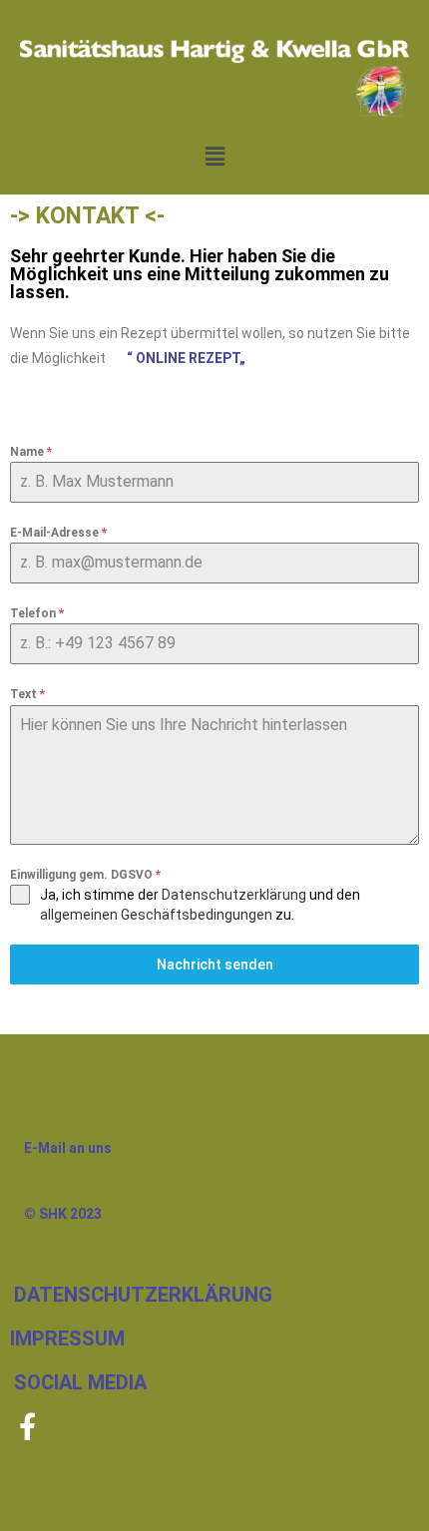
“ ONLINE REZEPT (183, 358)
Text (27, 694)
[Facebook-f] (27, 1425)
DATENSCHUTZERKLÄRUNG (143, 1295)
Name (31, 452)
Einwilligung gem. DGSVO (85, 875)
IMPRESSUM (67, 1338)
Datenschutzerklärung (234, 895)
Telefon (37, 613)
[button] (214, 156)
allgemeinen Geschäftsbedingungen (156, 915)
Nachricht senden (215, 964)
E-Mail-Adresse (58, 533)
